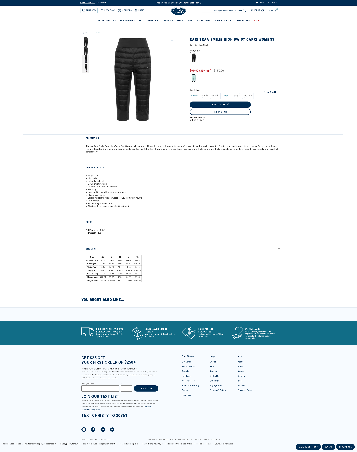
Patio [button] (141, 10)
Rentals (185, 371)
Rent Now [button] (91, 10)
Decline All (345, 447)
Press (240, 366)
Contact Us (214, 376)
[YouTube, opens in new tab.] (103, 430)
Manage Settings (308, 447)
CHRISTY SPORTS (87, 3)
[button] (172, 41)
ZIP (122, 384)
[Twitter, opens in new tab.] (112, 430)
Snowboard (152, 20)
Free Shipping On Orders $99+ (177, 3)
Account (256, 10)
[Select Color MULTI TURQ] (194, 77)
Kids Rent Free (188, 381)
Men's (180, 20)
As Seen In (242, 371)
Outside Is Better (245, 390)
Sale (256, 20)
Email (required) (87, 384)
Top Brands (243, 20)
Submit (145, 388)
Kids (190, 20)
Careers (241, 376)
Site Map (151, 439)
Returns (213, 371)
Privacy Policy (94, 409)
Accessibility (196, 439)
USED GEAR (101, 3)
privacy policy (65, 444)
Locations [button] (109, 10)
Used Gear (186, 395)
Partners (241, 385)
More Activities (224, 20)
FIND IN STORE (220, 112)
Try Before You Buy (190, 385)
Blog (240, 381)
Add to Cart (218, 104)
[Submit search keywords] (244, 11)
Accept (328, 447)
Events (185, 390)
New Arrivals (127, 20)
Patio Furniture (107, 20)
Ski (140, 20)
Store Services (188, 366)
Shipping (214, 362)
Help (273, 3)
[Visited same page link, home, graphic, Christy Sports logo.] (178, 11)
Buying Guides (216, 385)
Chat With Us (264, 3)
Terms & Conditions (180, 439)
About (240, 362)
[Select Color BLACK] (194, 57)
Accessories (203, 20)
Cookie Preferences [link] (212, 439)
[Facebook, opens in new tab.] (93, 430)
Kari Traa (97, 33)
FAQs (212, 366)
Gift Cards (186, 362)
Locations (186, 376)
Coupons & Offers (218, 390)
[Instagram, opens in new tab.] (83, 430)
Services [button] (127, 10)
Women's (168, 20)
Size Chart (270, 92)
